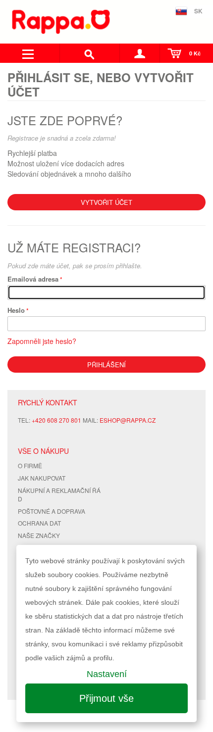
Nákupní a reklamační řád (59, 494)
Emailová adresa (32, 279)
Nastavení (107, 674)
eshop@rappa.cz (128, 420)
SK (198, 10)
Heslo (16, 310)
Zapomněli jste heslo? (41, 341)
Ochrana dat (39, 523)
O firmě (30, 465)
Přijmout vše (106, 698)
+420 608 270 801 (56, 420)
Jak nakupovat (41, 478)
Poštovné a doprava (51, 511)
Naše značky (39, 535)
